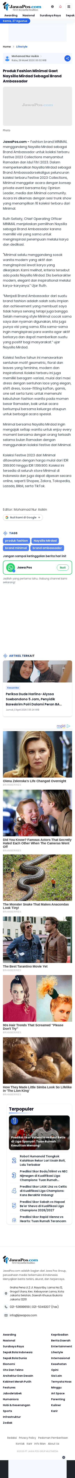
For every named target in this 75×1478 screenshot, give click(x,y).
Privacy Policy (27, 1438)
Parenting (58, 1399)
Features (9, 1387)
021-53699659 (20, 1307)
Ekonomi (9, 1364)
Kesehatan (59, 1364)
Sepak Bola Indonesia (17, 1352)
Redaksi (12, 1438)
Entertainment (61, 1346)
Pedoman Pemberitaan (53, 1438)
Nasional (29, 15)
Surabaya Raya (50, 15)
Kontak (20, 1444)
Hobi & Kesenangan (16, 1405)
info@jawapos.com (23, 1315)
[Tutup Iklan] (64, 1457)
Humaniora (11, 1399)
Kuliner (56, 1405)
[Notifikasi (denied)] (60, 6)
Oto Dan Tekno (13, 1370)
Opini (54, 1370)
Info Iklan (40, 1444)
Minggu (56, 1387)
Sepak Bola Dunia (15, 1358)
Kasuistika (13, 687)
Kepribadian (59, 1334)
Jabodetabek (12, 1393)
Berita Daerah (60, 1340)
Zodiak (7, 1423)
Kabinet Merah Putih (17, 1381)
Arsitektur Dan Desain (18, 1376)
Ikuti (63, 567)
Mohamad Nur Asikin (25, 56)
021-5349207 (41, 1307)
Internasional (60, 1358)
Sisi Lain (56, 1376)
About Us (53, 1444)
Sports (7, 1411)
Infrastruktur (12, 1417)
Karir (54, 1411)
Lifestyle (21, 46)
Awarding (10, 15)
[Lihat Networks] (52, 6)
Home (7, 46)
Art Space (58, 1393)
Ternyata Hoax (61, 1381)
